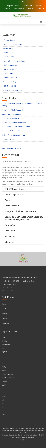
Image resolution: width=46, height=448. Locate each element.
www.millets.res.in (10, 284)
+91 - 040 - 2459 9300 (11, 281)
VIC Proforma (8, 69)
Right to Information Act (11, 118)
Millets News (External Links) (14, 61)
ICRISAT (4, 381)
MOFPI (4, 363)
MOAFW (4, 352)
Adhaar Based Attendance (12, 114)
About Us (5, 309)
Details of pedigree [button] (14, 194)
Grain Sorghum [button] (12, 205)
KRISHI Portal (6, 345)
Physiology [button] (10, 242)
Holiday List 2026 (10, 78)
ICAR (3, 337)
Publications (8, 53)
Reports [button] (8, 200)
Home (4, 304)
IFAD (3, 396)
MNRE (4, 367)
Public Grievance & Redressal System (16, 127)
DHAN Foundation (7, 374)
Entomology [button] (11, 225)
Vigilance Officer (8, 139)
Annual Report (9, 40)
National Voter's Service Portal (13, 135)
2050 (30, 6)
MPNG (4, 370)
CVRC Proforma (9, 73)
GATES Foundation (8, 378)
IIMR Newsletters (10, 65)
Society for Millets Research (12, 110)
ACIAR (4, 385)
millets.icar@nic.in (29, 281)
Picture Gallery (19, 8)
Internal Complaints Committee (14, 122)
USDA (4, 404)
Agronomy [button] (10, 236)
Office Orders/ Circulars (12, 90)
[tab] (23, 189)
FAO (3, 400)
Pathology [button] (10, 230)
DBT (3, 411)
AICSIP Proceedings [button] (14, 189)
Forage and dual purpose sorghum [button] (21, 211)
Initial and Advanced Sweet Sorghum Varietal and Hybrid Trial (24, 218)
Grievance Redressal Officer (12, 131)
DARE (3, 348)
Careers (7, 8)
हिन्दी (23, 1)
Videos (30, 8)
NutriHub (4, 341)
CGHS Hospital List (10, 86)
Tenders (39, 6)
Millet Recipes (9, 57)
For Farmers (8, 48)
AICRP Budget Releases (12, 44)
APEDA (4, 414)
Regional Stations (13, 6)
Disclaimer (23, 440)
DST (3, 407)
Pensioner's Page (10, 82)
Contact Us (40, 8)
